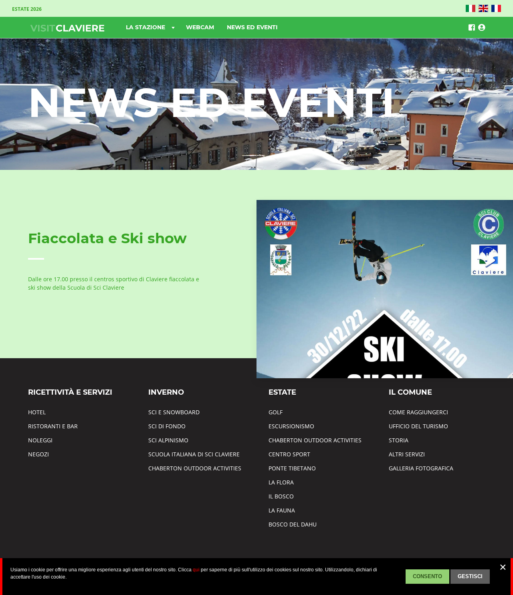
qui (196, 570)
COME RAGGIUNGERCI (418, 412)
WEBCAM (200, 27)
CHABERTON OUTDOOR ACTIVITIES (194, 468)
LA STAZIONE (146, 27)
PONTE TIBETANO (292, 468)
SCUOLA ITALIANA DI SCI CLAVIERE (194, 454)
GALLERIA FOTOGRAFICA (421, 468)
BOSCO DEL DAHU (293, 524)
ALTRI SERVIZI (407, 454)
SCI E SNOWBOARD (174, 412)
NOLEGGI (40, 440)
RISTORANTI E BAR (53, 426)
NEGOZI (38, 454)
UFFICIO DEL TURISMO (418, 426)
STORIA (398, 440)
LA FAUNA (282, 510)
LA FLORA (281, 482)
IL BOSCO (281, 496)
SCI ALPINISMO (168, 440)
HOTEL (37, 412)
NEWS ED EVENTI (252, 27)
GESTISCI (470, 576)
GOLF (276, 412)
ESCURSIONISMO (291, 426)
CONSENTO (427, 576)
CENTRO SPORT (289, 454)
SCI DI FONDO (167, 426)
